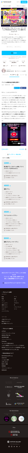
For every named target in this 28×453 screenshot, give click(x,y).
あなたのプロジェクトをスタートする (15, 283)
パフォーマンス (17, 307)
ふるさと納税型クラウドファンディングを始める (13, 345)
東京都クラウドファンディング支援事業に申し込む (13, 347)
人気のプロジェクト (6, 319)
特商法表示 (4, 370)
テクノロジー (5, 307)
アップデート (14, 74)
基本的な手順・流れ (6, 335)
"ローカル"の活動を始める (8, 343)
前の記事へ (6, 149)
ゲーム (17, 34)
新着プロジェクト (6, 321)
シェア (6, 65)
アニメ (3, 301)
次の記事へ (22, 149)
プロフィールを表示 (21, 71)
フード (15, 309)
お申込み (4, 331)
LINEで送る (23, 65)
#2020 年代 (4, 358)
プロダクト (16, 303)
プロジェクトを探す (7, 6)
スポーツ (4, 309)
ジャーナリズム (5, 311)
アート (15, 296)
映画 (3, 296)
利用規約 (4, 366)
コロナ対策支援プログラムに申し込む (10, 349)
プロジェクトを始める (21, 6)
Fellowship (4, 341)
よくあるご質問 (5, 360)
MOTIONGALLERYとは (7, 355)
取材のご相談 (5, 364)
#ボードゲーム (10, 46)
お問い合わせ (5, 362)
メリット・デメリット (6, 339)
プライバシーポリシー (7, 368)
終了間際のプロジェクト (7, 323)
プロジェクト (5, 74)
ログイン (18, 2)
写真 (3, 299)
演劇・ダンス (4, 305)
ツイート (15, 65)
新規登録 (24, 2)
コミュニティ (5, 303)
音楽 (15, 299)
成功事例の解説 (5, 337)
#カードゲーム (18, 46)
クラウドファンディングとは (8, 333)
